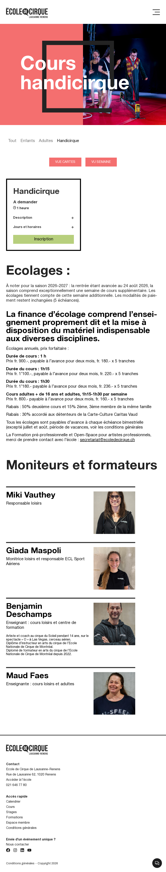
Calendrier (13, 801)
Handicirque (68, 141)
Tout (12, 141)
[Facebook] (8, 850)
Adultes (46, 141)
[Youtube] (29, 850)
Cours (10, 807)
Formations (14, 817)
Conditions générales (21, 828)
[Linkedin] (22, 850)
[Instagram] (15, 850)
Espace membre (18, 822)
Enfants (27, 141)
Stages (11, 812)
